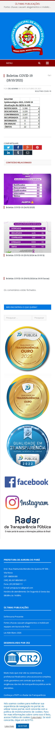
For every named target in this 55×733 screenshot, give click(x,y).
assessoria (36, 676)
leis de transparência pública (31, 684)
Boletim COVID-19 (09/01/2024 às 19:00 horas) (27, 278)
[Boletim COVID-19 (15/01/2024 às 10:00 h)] (27, 237)
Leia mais (36, 717)
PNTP (16, 695)
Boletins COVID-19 (43, 91)
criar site (22, 672)
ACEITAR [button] (22, 725)
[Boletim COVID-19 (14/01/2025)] (27, 189)
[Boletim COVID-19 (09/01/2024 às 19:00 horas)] (27, 273)
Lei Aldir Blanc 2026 (12, 632)
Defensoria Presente (13, 616)
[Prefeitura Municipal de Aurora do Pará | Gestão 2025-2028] (27, 36)
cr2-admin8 (13, 88)
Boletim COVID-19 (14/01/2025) (20, 207)
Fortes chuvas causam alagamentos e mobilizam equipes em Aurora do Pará (28, 7)
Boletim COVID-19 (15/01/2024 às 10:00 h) (25, 255)
